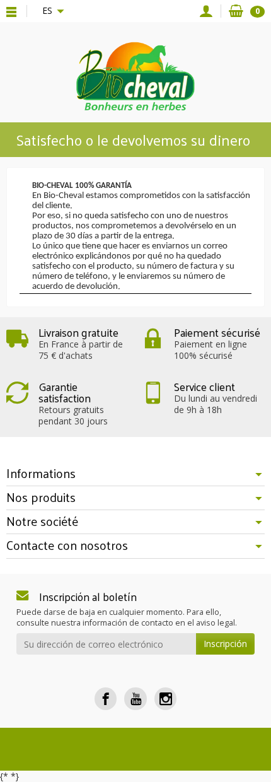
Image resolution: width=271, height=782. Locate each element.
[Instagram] (165, 698)
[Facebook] (106, 698)
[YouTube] (135, 698)
